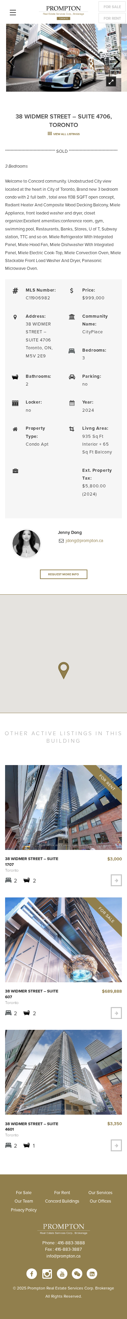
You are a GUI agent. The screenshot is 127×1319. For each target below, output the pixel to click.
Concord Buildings (62, 1201)
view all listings (66, 134)
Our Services (100, 1192)
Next (117, 59)
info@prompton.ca (63, 1256)
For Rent (112, 18)
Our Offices (100, 1201)
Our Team (24, 1201)
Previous (10, 59)
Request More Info (63, 574)
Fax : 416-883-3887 (63, 1249)
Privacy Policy (24, 1210)
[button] (64, 670)
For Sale (112, 7)
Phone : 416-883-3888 (63, 1243)
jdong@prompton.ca (84, 540)
